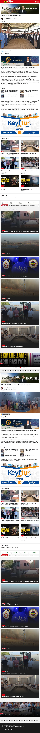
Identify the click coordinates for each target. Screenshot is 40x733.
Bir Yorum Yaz (5, 195)
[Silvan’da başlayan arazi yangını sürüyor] (20, 290)
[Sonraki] (11, 205)
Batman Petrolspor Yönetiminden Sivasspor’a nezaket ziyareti (14, 323)
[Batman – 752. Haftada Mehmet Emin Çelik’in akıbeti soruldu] (29, 96)
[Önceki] (9, 205)
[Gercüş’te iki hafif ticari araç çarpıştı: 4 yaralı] (10, 183)
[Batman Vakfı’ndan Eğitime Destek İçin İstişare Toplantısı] (29, 91)
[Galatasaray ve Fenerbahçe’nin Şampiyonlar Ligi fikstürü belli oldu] (20, 267)
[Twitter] (5, 729)
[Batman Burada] (8, 1)
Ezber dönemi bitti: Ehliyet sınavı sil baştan (10, 254)
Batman (3, 230)
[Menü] (2, 2)
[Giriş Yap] (38, 2)
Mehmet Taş (6, 18)
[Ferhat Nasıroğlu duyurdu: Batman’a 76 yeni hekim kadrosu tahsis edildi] (30, 183)
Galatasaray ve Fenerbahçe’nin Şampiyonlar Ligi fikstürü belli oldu (15, 276)
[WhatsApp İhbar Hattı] (12, 729)
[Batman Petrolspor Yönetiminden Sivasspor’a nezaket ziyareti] (10, 96)
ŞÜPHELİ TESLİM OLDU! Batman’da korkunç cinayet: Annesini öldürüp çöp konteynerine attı (20, 231)
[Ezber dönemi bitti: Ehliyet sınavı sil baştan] (20, 245)
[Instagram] (8, 729)
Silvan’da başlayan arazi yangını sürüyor (9, 300)
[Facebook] (2, 729)
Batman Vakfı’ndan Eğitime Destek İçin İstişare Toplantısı (13, 346)
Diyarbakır (3, 298)
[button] (36, 2)
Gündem (3, 253)
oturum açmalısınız (14, 197)
